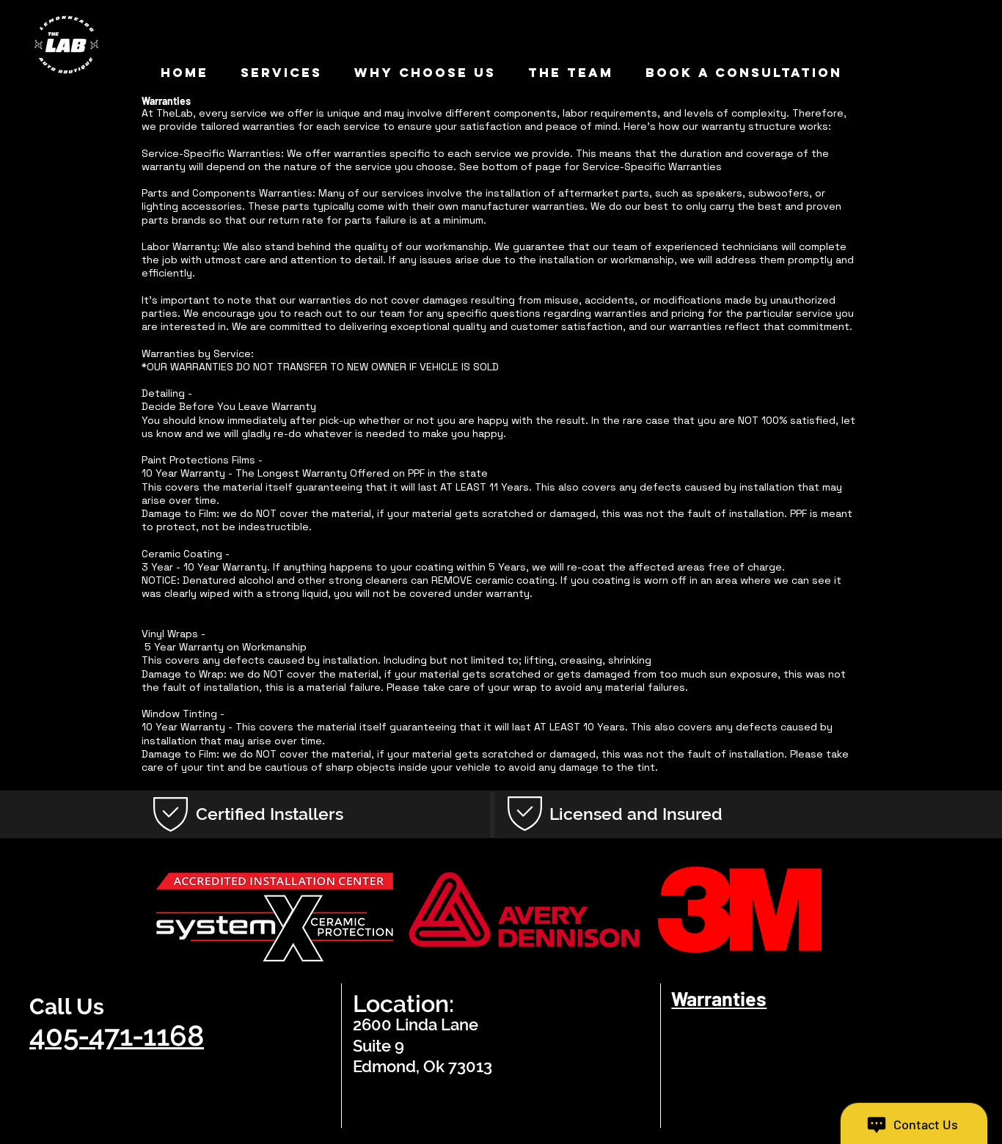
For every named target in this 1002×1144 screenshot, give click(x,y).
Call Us (66, 1006)
